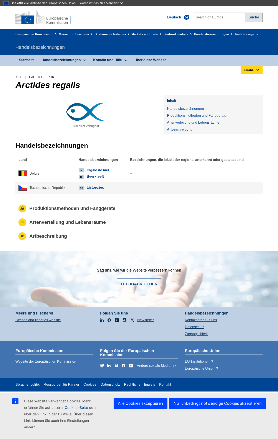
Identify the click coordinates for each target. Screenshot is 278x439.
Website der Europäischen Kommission (45, 361)
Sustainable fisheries (110, 34)
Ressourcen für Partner (61, 384)
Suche (253, 17)
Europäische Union (200, 368)
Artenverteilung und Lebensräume (193, 122)
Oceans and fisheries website (38, 320)
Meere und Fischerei (74, 34)
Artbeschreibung (179, 129)
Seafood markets (176, 34)
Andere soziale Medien (154, 365)
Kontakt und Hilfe (107, 60)
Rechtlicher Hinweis (139, 384)
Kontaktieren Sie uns (201, 320)
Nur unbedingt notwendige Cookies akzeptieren (218, 403)
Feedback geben (139, 284)
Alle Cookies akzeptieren (140, 403)
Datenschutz (194, 327)
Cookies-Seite (76, 407)
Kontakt (165, 384)
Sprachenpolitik (27, 384)
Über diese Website (150, 60)
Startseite (27, 60)
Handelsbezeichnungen (211, 34)
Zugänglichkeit (196, 334)
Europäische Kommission (34, 34)
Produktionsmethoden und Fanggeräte (196, 115)
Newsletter (145, 320)
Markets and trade (144, 34)
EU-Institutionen (197, 361)
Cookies (89, 384)
